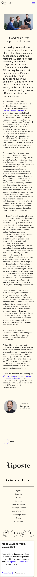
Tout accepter (20, 573)
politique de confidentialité (17, 562)
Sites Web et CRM (19, 511)
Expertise (18, 494)
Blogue (18, 518)
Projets (18, 497)
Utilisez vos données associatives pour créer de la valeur (17, 377)
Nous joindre (18, 521)
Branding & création (18, 508)
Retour (12, 441)
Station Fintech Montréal (13, 111)
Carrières (18, 501)
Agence (18, 491)
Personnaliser (6, 573)
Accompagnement (18, 515)
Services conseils (18, 504)
